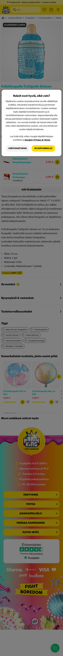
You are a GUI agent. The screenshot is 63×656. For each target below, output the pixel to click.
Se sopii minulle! (43, 148)
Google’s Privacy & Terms (37, 139)
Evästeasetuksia (17, 148)
